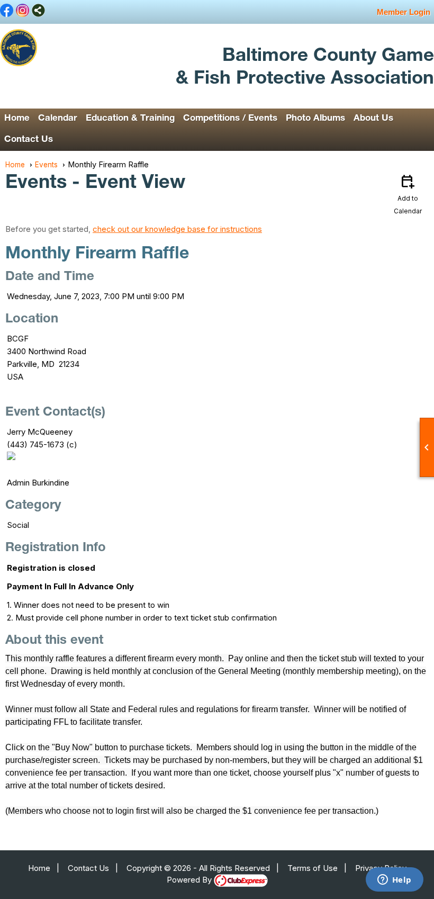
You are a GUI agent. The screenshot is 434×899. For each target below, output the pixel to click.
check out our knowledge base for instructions (177, 229)
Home (17, 118)
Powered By (190, 880)
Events (46, 164)
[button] (58, 119)
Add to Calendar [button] (408, 194)
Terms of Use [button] (312, 868)
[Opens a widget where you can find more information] (394, 880)
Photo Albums (315, 118)
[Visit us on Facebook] (6, 11)
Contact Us (28, 140)
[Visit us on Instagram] (22, 11)
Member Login (403, 11)
